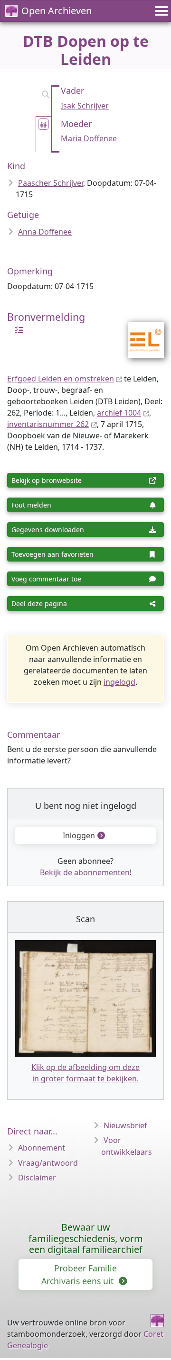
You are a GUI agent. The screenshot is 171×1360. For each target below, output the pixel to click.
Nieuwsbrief (125, 1125)
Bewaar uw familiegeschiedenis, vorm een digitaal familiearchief (85, 1238)
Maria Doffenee (89, 138)
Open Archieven (56, 10)
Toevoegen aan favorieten (52, 554)
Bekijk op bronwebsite (46, 480)
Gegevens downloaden (47, 529)
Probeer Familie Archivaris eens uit (79, 1274)
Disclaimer (37, 1177)
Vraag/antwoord (48, 1163)
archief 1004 (119, 413)
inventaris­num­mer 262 (48, 424)
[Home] (157, 1320)
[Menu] (160, 10)
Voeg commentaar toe (46, 578)
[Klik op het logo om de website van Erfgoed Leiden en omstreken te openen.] (140, 333)
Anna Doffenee (45, 232)
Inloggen (79, 835)
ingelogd (119, 682)
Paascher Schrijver (50, 183)
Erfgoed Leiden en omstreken (60, 378)
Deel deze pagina (39, 603)
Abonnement (41, 1147)
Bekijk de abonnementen (85, 872)
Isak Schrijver (85, 105)
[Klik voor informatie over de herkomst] (16, 329)
